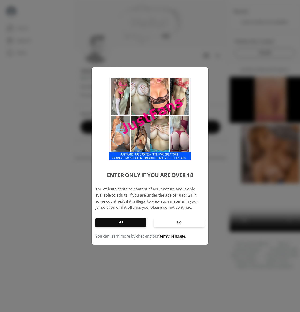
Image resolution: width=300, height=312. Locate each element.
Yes (121, 222)
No (179, 222)
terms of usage (172, 236)
